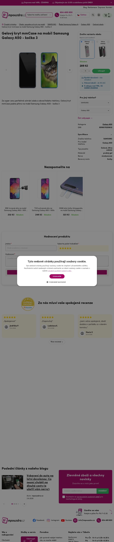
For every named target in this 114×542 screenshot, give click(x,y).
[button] (57, 282)
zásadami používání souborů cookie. (60, 271)
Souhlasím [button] (57, 276)
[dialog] (57, 271)
